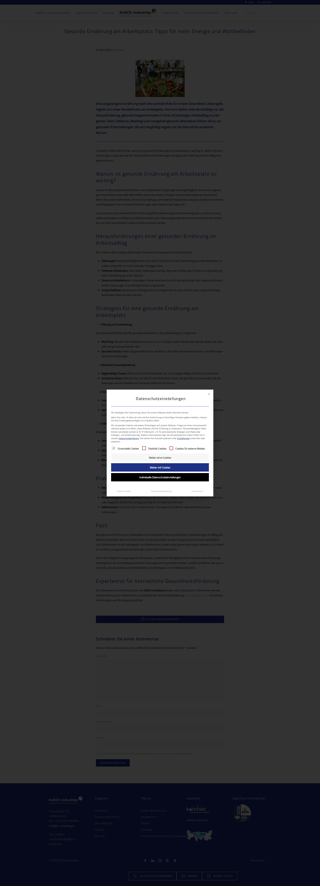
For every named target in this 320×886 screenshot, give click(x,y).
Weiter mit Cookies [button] (160, 467)
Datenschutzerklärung (129, 438)
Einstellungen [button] (183, 438)
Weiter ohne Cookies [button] (160, 458)
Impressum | (197, 491)
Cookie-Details (124, 491)
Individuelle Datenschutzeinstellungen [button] (160, 477)
